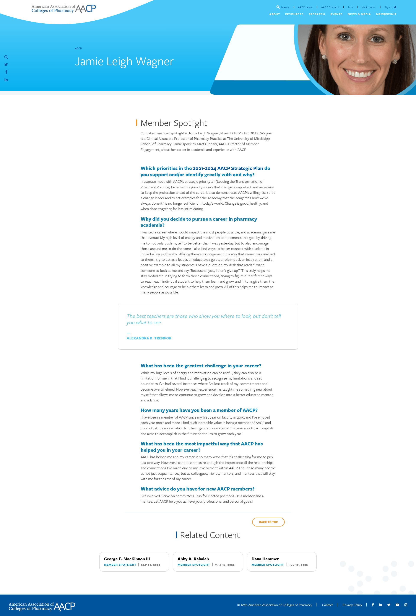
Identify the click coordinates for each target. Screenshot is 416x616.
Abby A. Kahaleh (193, 559)
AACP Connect (330, 7)
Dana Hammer (265, 559)
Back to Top (268, 522)
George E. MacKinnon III (127, 559)
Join (350, 7)
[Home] (63, 12)
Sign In (389, 7)
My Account (369, 7)
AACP (78, 48)
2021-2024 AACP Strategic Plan (228, 168)
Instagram (405, 604)
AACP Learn (305, 7)
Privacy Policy (352, 604)
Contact (327, 604)
